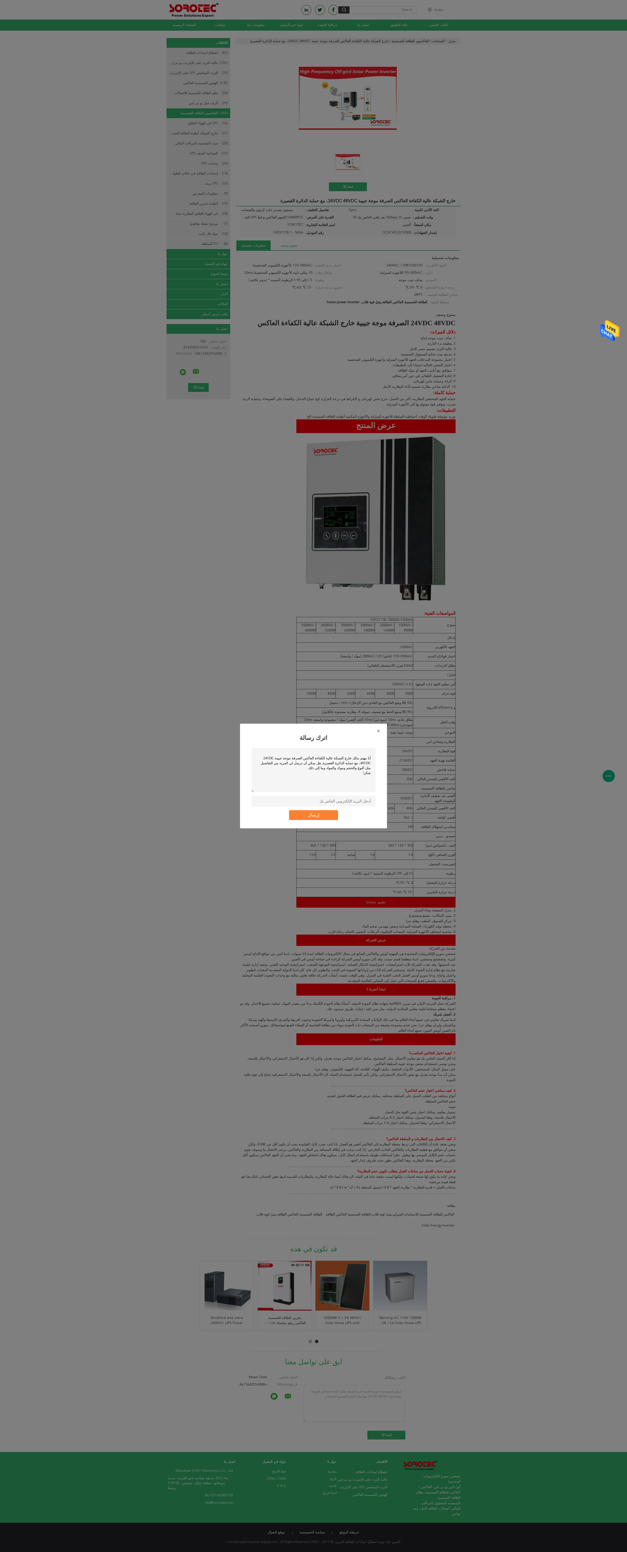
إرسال (313, 815)
